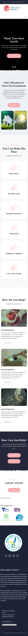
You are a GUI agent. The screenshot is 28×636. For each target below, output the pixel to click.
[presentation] (6, 45)
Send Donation (7, 330)
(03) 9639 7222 (6, 2)
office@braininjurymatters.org (18, 2)
